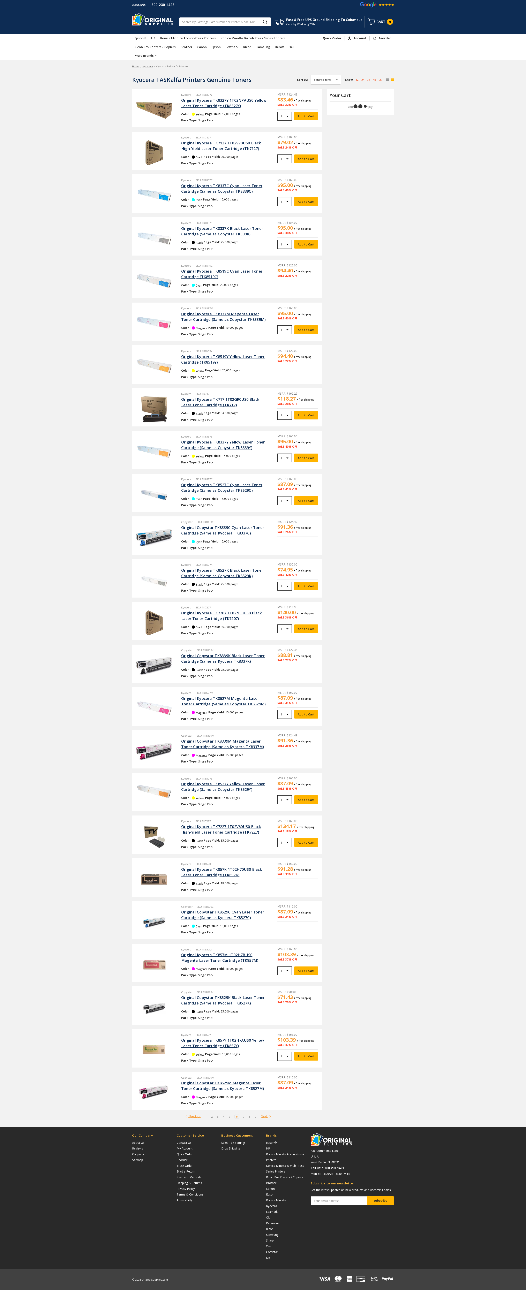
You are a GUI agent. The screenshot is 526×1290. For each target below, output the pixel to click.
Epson (216, 47)
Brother (186, 47)
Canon (202, 47)
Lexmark (232, 47)
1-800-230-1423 (161, 5)
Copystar (272, 1252)
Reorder (182, 1160)
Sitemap (137, 1160)
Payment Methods (189, 1177)
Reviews (137, 1148)
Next (264, 1116)
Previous (194, 1116)
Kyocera (271, 1206)
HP (153, 38)
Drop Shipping (230, 1148)
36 (368, 80)
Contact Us (184, 1143)
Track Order (185, 1166)
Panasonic (273, 1223)
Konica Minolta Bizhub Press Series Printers (253, 38)
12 (357, 80)
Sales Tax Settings (233, 1143)
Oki (268, 1217)
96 (380, 80)
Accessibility (185, 1200)
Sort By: (302, 80)
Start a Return (186, 1171)
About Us (138, 1143)
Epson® (140, 38)
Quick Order (185, 1154)
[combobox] (225, 21)
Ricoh (247, 47)
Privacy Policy (186, 1189)
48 (374, 80)
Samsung (263, 47)
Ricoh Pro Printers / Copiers (155, 47)
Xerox (279, 47)
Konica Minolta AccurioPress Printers (188, 38)
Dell (291, 47)
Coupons (138, 1154)
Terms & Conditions (190, 1194)
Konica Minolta (276, 1200)
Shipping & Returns (189, 1183)
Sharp (270, 1240)
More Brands (145, 55)
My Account (185, 1148)
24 (362, 80)
